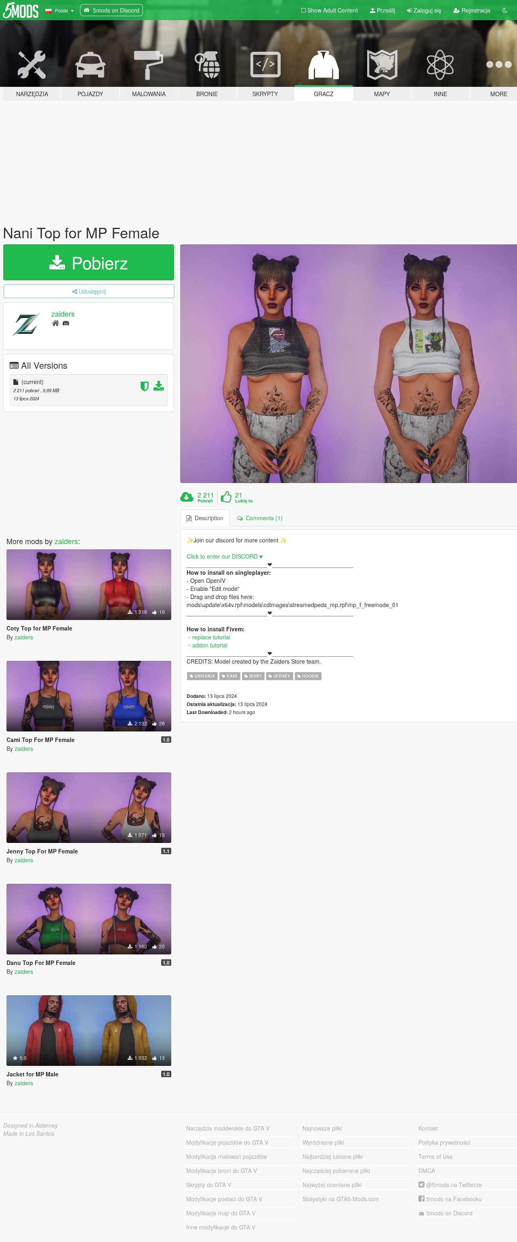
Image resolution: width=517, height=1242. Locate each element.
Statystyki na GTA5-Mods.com (341, 1199)
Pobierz (97, 262)
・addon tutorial (207, 645)
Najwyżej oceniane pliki (332, 1185)
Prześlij (385, 10)
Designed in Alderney (30, 1125)
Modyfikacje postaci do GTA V (224, 1199)
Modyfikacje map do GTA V (220, 1213)
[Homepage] (55, 322)
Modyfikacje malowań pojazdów (226, 1156)
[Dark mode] (504, 10)
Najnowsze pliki (322, 1128)
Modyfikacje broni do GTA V (221, 1170)
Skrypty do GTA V (208, 1185)
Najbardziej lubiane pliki (333, 1156)
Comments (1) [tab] (263, 518)
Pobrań (205, 500)
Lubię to (244, 500)
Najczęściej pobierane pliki (336, 1170)
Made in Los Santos (28, 1133)
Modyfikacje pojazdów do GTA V (227, 1142)
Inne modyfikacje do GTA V (220, 1227)
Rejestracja (475, 10)
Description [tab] (207, 518)
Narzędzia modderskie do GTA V (227, 1128)
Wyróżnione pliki (323, 1142)
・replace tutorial (208, 637)
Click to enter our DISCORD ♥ (225, 556)
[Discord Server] (65, 322)
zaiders (63, 313)
